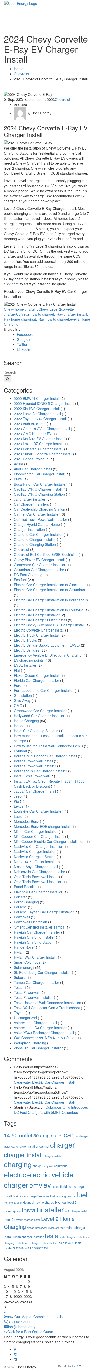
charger (62, 1144)
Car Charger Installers (31, 504)
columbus (60, 1166)
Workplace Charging (30, 1042)
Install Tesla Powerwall (32, 775)
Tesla (18, 987)
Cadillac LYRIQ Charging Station (39, 494)
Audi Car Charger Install (33, 468)
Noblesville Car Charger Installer (39, 871)
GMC (18, 705)
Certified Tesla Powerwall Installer (40, 519)
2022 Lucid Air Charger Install (37, 413)
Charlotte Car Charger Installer (38, 534)
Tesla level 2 (65, 1243)
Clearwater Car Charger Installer (39, 564)
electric (15, 1174)
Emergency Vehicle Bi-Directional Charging (48, 655)
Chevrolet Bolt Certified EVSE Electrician (46, 554)
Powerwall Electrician (30, 921)
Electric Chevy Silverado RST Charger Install (49, 624)
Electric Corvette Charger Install (39, 630)
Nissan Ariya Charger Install (36, 866)
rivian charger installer (28, 1237)
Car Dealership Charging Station (39, 509)
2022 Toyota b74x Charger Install (40, 418)
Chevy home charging (21, 309)
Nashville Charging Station (35, 856)
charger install (23, 1154)
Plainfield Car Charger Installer (38, 891)
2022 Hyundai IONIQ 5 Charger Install (44, 403)
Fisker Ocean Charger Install (36, 675)
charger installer (53, 1156)
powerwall (41, 1228)
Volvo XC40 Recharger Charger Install (44, 1032)
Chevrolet (62, 99)
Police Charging (26, 901)
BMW (18, 478)
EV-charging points (29, 660)
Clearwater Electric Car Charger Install (44, 1082)
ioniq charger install (76, 1211)
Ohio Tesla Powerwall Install (36, 876)
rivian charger (56, 1228)
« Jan (8, 1311)
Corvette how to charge (34, 314)
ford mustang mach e (62, 1196)
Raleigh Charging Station (33, 942)
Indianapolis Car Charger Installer (40, 770)
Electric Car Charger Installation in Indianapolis (51, 599)
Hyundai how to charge (38, 1202)
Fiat (17, 670)
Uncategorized (25, 1017)
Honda (19, 725)
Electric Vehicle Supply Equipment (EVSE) (47, 645)
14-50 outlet (18, 1135)
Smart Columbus (27, 962)
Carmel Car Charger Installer (37, 514)
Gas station (23, 695)
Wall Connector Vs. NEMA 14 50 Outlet (44, 1037)
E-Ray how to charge (51, 319)
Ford (17, 685)
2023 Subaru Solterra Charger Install (43, 453)
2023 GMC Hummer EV (32, 433)
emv (35, 1185)
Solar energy (24, 967)
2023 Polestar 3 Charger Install (38, 448)
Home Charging (26, 720)
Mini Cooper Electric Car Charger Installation (49, 841)
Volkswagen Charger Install (35, 1022)
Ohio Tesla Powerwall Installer (37, 881)
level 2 (8, 1219)
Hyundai (20, 750)
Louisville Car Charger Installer (38, 811)
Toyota (19, 1012)
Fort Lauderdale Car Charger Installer (44, 690)
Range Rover (24, 947)
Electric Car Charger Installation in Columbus (49, 589)
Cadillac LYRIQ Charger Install (38, 489)
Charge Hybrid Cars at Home (37, 524)
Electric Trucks (25, 640)
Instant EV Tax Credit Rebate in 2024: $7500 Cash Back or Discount (49, 783)
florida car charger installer (31, 1196)
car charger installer (29, 499)
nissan (30, 1228)
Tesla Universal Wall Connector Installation (47, 1002)
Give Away (22, 700)
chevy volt (47, 1166)
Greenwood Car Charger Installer (40, 710)
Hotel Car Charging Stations (36, 730)
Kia (16, 801)
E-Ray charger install (69, 314)
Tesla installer (48, 1243)
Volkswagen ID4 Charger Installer (40, 1027)
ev (47, 1185)
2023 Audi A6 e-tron (30, 423)
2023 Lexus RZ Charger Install (38, 443)
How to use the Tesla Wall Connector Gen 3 (48, 745)
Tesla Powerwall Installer (33, 997)
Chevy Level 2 (50, 309)
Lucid (18, 816)
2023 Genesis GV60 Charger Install (42, 428)
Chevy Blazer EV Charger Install (39, 559)
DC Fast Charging (28, 574)
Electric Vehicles (26, 650)
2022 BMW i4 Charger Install (36, 398)
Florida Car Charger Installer (36, 680)
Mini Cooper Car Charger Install (39, 836)
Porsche (20, 906)
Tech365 (77, 1366)
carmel (44, 1146)
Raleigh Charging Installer (34, 937)
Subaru (19, 977)
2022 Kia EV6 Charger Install (37, 408)
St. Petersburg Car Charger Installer (42, 972)
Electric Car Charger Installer (37, 614)
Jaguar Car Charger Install (35, 791)
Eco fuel (20, 579)
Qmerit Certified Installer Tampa (39, 927)
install (30, 1209)
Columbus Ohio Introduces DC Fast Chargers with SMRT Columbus (51, 1110)
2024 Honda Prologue (31, 458)
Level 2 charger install (27, 1220)
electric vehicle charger (38, 1179)
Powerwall (22, 916)
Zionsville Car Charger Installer (38, 1047)
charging (18, 1164)
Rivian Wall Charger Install (34, 957)
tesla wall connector (32, 1247)
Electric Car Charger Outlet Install (40, 619)
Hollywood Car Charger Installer (39, 715)
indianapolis (12, 1211)
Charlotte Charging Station (35, 544)
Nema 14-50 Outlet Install (34, 861)
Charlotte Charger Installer (35, 539)
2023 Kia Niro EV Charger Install (39, 438)
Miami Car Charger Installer (36, 831)
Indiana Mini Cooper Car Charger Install (45, 755)
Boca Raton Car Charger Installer (40, 484)
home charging (13, 1202)
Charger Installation (29, 529)
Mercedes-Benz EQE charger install (42, 826)
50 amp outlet (48, 1135)
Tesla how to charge (27, 1243)
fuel (81, 1194)
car (69, 1134)
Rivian (19, 952)
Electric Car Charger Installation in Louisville (48, 609)
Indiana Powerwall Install (33, 760)
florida (55, 1187)
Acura (18, 463)
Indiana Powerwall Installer (35, 765)
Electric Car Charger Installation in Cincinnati (49, 584)
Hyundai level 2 (65, 1202)
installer (51, 1209)
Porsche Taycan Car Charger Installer (44, 911)
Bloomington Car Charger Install (39, 473)
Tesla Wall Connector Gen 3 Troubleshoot (47, 1007)
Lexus (18, 806)
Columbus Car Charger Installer (39, 569)
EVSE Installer (25, 665)
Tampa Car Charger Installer (36, 982)
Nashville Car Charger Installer (38, 846)
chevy (37, 1166)
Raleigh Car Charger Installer (37, 932)
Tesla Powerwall (26, 992)
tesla (52, 1235)
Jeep (18, 796)
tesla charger (67, 1237)
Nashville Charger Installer (35, 851)
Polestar (20, 896)
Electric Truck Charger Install (36, 635)
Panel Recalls (24, 886)
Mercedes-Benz (26, 821)
